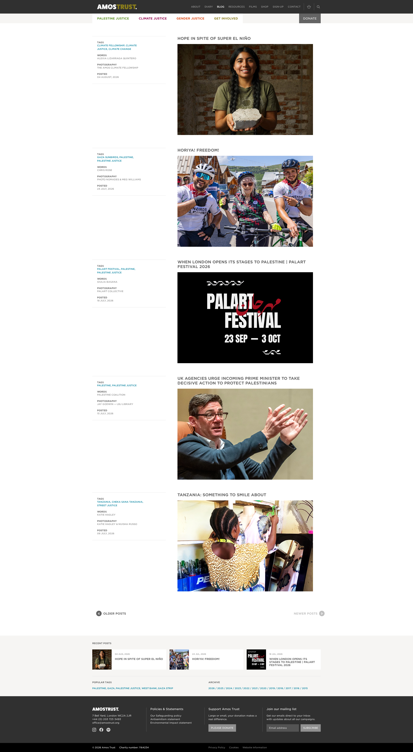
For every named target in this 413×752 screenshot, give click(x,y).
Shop (264, 6)
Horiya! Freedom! (198, 150)
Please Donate (222, 728)
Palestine (126, 157)
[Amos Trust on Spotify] (108, 730)
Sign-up (278, 6)
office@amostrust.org (105, 722)
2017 (288, 688)
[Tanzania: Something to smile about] (245, 545)
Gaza (111, 688)
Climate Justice (153, 18)
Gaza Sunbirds (107, 157)
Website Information (254, 747)
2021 (255, 688)
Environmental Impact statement (171, 722)
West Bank (149, 688)
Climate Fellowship (111, 45)
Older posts (114, 613)
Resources (236, 6)
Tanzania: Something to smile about (221, 495)
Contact (294, 6)
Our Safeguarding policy (165, 715)
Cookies (234, 747)
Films (253, 6)
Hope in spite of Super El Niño (214, 38)
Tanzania (104, 502)
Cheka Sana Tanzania (127, 502)
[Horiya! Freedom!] (245, 201)
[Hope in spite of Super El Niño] (245, 89)
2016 (296, 688)
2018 (280, 688)
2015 (305, 688)
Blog (220, 6)
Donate (310, 18)
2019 (272, 688)
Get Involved (226, 18)
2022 (246, 688)
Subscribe (310, 728)
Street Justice (107, 505)
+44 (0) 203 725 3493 (106, 719)
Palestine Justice (113, 18)
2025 (220, 688)
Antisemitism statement (165, 719)
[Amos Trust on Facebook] (101, 730)
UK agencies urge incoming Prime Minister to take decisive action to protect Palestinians (238, 380)
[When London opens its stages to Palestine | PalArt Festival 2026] (245, 317)
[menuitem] (113, 18)
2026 (211, 688)
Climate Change (120, 49)
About (195, 6)
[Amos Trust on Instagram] (94, 730)
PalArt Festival (108, 269)
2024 (229, 688)
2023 (238, 688)
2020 (263, 688)
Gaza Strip (165, 688)
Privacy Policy (216, 747)
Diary (209, 6)
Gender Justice (190, 18)
